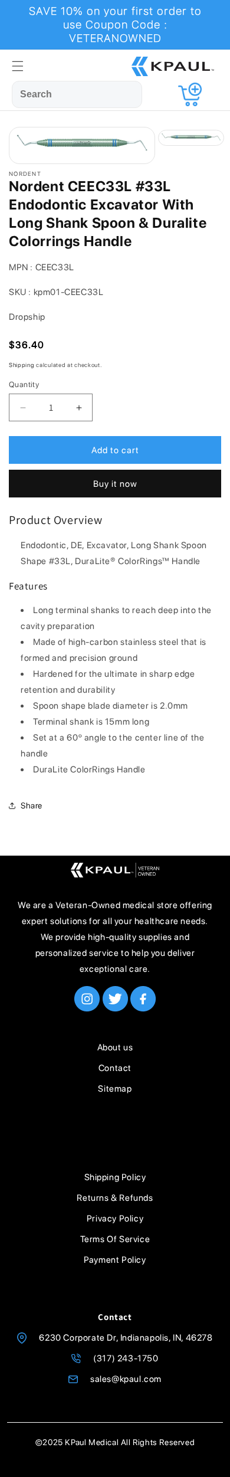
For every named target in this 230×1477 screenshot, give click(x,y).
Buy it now (115, 484)
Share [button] (31, 805)
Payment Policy (115, 1260)
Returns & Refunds (115, 1198)
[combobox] (77, 95)
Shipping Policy (115, 1177)
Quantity (24, 384)
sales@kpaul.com (126, 1379)
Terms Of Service (115, 1239)
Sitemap (115, 1088)
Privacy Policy (115, 1218)
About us (115, 1047)
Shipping (22, 364)
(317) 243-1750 (125, 1358)
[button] (18, 66)
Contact (115, 1068)
